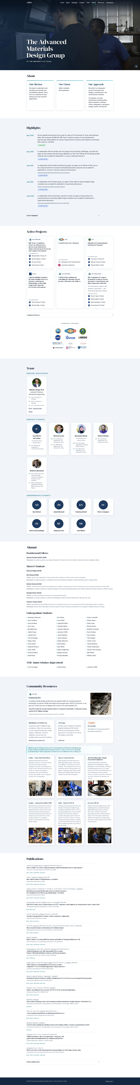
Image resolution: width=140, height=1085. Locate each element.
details (43, 872)
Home (62, 2)
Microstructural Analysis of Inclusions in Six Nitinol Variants (45, 928)
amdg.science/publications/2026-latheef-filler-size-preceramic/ (54, 172)
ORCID (30, 411)
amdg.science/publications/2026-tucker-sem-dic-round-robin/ (53, 203)
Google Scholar (37, 408)
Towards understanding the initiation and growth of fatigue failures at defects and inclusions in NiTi (58, 1025)
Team (88, 2)
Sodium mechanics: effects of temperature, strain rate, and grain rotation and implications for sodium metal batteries (45, 1037)
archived (36, 872)
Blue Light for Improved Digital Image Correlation (42, 879)
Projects (81, 2)
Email (30, 408)
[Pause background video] (136, 66)
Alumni (94, 2)
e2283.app (61, 740)
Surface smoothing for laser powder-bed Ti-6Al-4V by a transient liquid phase (51, 990)
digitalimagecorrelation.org (37, 740)
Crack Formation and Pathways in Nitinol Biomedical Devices (45, 1013)
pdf (31, 872)
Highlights (75, 2)
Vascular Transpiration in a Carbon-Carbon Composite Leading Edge (48, 916)
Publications (109, 2)
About (68, 2)
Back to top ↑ (109, 1081)
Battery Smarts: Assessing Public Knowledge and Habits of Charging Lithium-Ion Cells (53, 939)
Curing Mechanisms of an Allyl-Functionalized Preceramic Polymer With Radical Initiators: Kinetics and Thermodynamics (46, 952)
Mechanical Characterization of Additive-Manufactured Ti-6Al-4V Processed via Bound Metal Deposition (59, 978)
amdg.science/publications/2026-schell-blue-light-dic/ (51, 186)
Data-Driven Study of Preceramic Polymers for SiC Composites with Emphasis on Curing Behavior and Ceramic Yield (63, 905)
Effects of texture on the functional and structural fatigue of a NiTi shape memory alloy (54, 1050)
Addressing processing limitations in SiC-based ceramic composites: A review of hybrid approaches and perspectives (46, 966)
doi (28, 872)
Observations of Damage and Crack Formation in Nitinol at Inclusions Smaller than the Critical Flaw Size (59, 1002)
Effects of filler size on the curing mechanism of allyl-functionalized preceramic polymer (55, 868)
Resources (101, 2)
